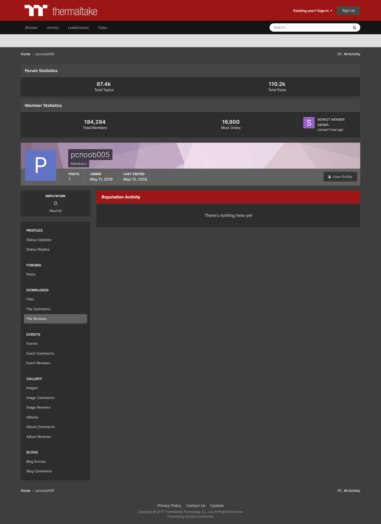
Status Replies (38, 249)
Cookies (217, 505)
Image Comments (40, 398)
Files (30, 299)
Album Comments (40, 427)
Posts (31, 274)
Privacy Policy (169, 505)
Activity (53, 27)
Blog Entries (36, 461)
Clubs (102, 27)
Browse (31, 27)
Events (32, 343)
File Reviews (36, 318)
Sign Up (348, 10)
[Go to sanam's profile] (309, 122)
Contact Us (195, 505)
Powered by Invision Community (190, 516)
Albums (32, 417)
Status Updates (331, 27)
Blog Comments (39, 471)
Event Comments (40, 353)
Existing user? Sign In (311, 11)
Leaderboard (78, 27)
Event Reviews (38, 363)
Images (32, 388)
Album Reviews (38, 437)
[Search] (354, 27)
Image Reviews (38, 407)
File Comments (38, 309)
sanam (323, 124)
